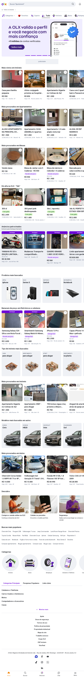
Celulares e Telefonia (10, 590)
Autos (70, 16)
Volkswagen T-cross (29, 531)
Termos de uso (42, 623)
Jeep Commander (43, 531)
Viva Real (42, 645)
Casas (4, 605)
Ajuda (42, 616)
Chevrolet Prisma (73, 531)
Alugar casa (47, 544)
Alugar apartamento (24, 544)
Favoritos (24, 16)
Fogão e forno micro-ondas (28, 539)
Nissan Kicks (16, 535)
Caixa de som (6, 539)
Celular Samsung (53, 535)
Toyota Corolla (6, 535)
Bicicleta (70, 539)
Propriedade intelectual (42, 629)
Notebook (15, 539)
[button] (42, 4)
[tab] (11, 583)
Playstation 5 (71, 535)
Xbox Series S (61, 539)
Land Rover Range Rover (58, 531)
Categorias (9, 16)
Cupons (37, 16)
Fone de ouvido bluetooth (47, 539)
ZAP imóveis (42, 642)
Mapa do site (42, 632)
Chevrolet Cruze (35, 535)
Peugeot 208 (17, 531)
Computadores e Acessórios (13, 601)
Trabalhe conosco (42, 636)
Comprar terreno (58, 544)
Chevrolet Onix (6, 531)
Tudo (48, 16)
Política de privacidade (42, 626)
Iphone (44, 535)
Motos (4, 598)
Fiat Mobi (25, 535)
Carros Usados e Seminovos (13, 594)
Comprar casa (37, 544)
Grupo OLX (42, 639)
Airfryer (62, 535)
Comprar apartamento (9, 544)
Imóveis (59, 16)
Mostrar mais (43, 609)
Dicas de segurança (42, 619)
